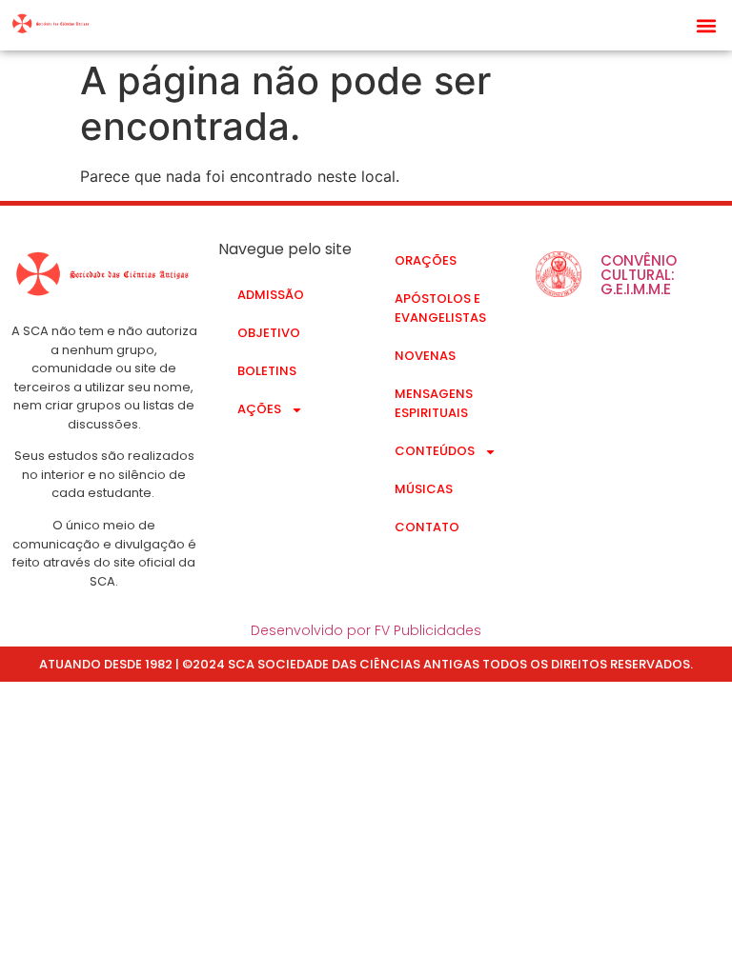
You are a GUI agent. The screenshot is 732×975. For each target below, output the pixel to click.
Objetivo (268, 333)
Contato (427, 527)
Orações (426, 260)
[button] (706, 25)
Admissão (270, 295)
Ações (259, 409)
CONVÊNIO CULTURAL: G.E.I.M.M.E (638, 274)
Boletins (266, 371)
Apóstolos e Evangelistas (440, 308)
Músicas (424, 489)
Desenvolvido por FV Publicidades (366, 630)
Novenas (425, 356)
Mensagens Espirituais (434, 403)
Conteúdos (435, 451)
